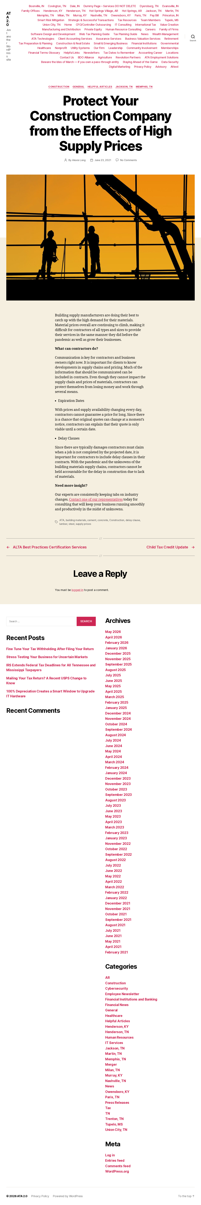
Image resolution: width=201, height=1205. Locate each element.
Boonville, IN (36, 6)
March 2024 (114, 762)
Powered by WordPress (68, 1196)
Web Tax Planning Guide (94, 34)
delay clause (133, 520)
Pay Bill (154, 15)
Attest (175, 66)
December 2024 (118, 713)
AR (107, 978)
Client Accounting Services (75, 38)
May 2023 (113, 816)
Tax (108, 1108)
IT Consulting (123, 24)
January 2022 (116, 898)
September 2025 (118, 664)
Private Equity (93, 29)
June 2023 (113, 811)
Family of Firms (169, 29)
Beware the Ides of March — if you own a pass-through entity (80, 62)
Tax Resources (127, 20)
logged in (77, 590)
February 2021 (116, 952)
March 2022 (114, 887)
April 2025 (113, 692)
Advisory (161, 66)
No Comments (128, 160)
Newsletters (92, 52)
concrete (103, 520)
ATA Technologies (42, 38)
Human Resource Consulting (123, 29)
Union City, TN (51, 24)
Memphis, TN (45, 15)
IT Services (114, 1043)
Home (68, 24)
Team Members (151, 20)
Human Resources (119, 1037)
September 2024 (118, 730)
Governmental (170, 43)
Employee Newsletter (122, 994)
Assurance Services (108, 38)
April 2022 (113, 882)
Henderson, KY (52, 10)
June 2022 (113, 871)
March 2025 (114, 697)
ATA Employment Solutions (162, 57)
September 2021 (118, 920)
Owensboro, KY (121, 15)
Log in (110, 1155)
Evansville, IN (170, 6)
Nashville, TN (99, 15)
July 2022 (113, 865)
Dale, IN (75, 6)
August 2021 (115, 925)
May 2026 (113, 632)
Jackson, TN (153, 10)
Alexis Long (79, 160)
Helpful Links (72, 52)
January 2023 (116, 838)
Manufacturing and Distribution (61, 29)
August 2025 (115, 670)
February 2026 (116, 643)
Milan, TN (63, 15)
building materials (76, 520)
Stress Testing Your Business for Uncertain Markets (47, 657)
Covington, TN (57, 6)
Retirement (171, 38)
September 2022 (118, 854)
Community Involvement (142, 48)
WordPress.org (117, 1171)
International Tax (145, 24)
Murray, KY (80, 15)
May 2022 (113, 876)
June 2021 (113, 936)
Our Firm (99, 48)
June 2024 (113, 746)
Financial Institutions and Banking (131, 999)
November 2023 (118, 784)
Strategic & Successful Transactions (91, 20)
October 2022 (116, 849)
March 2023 (114, 827)
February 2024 (116, 768)
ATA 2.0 (8, 19)
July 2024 (113, 740)
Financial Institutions (144, 43)
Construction (58, 86)
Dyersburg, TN (149, 6)
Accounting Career (150, 52)
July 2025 (113, 675)
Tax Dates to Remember (119, 52)
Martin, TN (172, 10)
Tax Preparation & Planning (35, 43)
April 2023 (113, 822)
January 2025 (116, 708)
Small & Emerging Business (111, 43)
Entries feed (115, 1160)
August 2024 (115, 735)
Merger (111, 1064)
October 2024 (116, 724)
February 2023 (116, 833)
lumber (63, 523)
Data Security (170, 62)
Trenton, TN (114, 1119)
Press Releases (117, 1103)
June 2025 (113, 681)
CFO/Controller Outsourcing (93, 24)
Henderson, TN (75, 10)
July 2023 (113, 806)
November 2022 (118, 844)
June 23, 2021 (103, 160)
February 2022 (116, 892)
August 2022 (115, 860)
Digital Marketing (119, 66)
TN (107, 1113)
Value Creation (169, 24)
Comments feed (118, 1166)
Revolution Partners (128, 57)
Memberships (170, 48)
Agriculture (105, 57)
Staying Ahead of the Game (140, 62)
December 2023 (118, 778)
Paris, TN (140, 15)
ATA (61, 520)
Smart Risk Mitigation (51, 20)
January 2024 (116, 773)
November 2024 (118, 719)
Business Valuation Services (142, 38)
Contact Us (67, 57)
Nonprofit (61, 48)
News (144, 34)
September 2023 (118, 795)
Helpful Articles (100, 86)
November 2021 (117, 909)
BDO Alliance (86, 57)
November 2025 (118, 659)
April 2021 (113, 947)
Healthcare (44, 48)
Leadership (116, 48)
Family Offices (31, 10)
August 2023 (115, 800)
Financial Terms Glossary (44, 52)
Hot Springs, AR (132, 10)
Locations (172, 52)
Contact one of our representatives (96, 499)
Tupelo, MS (172, 20)
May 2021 (112, 941)
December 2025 (118, 653)
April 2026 (113, 637)
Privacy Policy (142, 66)
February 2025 (116, 702)
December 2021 (117, 903)
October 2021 (116, 914)
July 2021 (113, 931)
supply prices (83, 523)
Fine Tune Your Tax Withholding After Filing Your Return (50, 649)
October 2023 (116, 789)
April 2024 (113, 757)
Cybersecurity (116, 988)
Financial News (117, 1005)
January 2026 (116, 648)
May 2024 (113, 751)
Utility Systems (80, 48)
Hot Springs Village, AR (103, 10)
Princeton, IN (171, 15)
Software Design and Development (53, 34)
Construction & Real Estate (73, 43)
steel (71, 523)
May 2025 (113, 686)
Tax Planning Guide (125, 34)
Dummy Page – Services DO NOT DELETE (110, 6)
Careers (150, 29)
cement (91, 520)
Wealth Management (165, 34)
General (78, 86)
